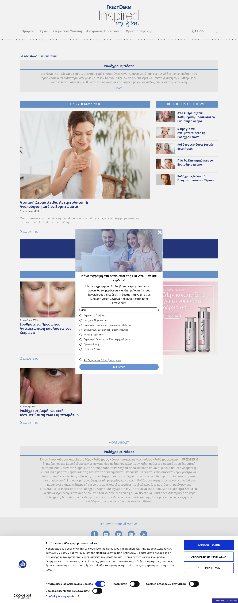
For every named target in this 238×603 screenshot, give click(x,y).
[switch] (135, 584)
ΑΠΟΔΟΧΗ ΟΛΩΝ (209, 545)
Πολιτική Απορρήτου (111, 360)
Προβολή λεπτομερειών (60, 596)
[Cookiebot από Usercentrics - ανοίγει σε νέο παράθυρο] (22, 596)
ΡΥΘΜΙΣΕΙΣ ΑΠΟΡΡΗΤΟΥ (226, 600)
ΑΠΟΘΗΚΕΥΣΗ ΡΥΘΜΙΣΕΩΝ (209, 556)
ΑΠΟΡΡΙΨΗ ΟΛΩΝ (209, 568)
